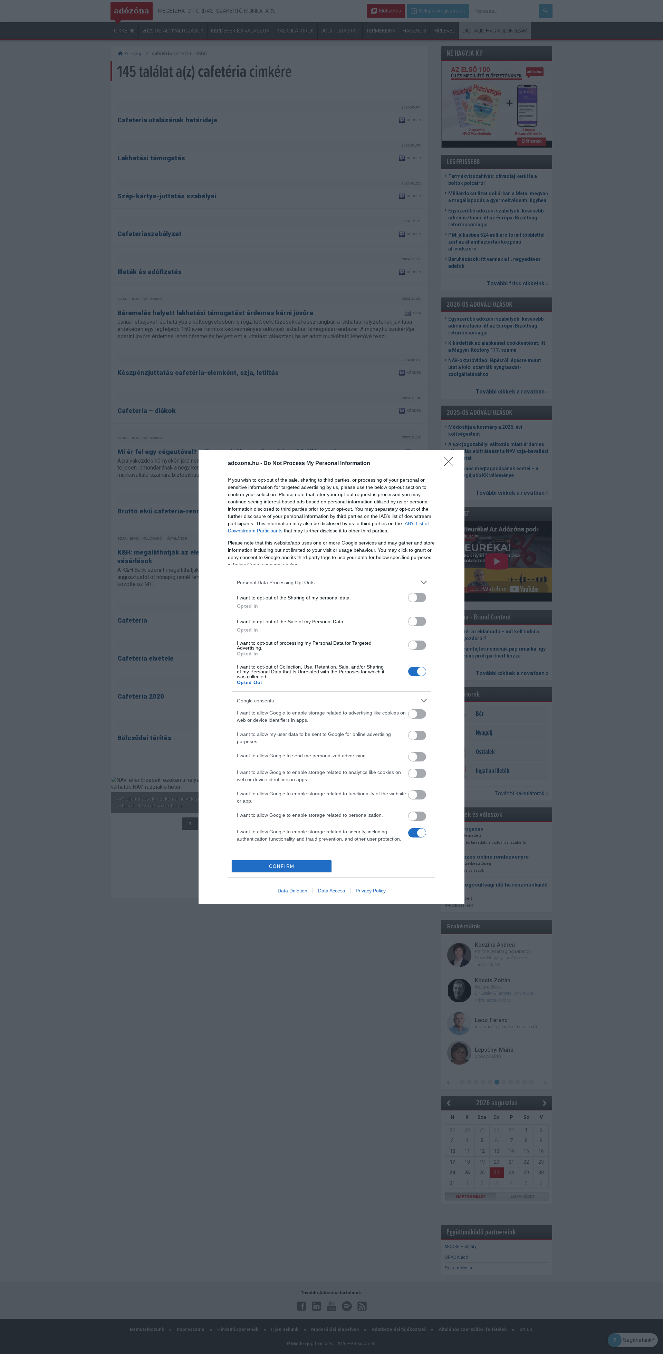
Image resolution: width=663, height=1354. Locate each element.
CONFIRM (282, 866)
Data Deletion (292, 890)
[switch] (417, 597)
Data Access (331, 890)
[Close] (451, 463)
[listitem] (331, 582)
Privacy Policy (371, 890)
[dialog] (331, 677)
